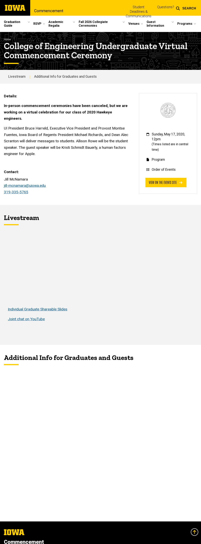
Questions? (165, 7)
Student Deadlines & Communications (138, 11)
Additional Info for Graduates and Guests (65, 76)
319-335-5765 (16, 192)
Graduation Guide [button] (12, 23)
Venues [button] (134, 24)
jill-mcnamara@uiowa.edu (25, 185)
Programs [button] (184, 24)
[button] (186, 8)
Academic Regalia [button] (55, 23)
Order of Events (164, 170)
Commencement (48, 11)
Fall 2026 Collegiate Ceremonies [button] (93, 23)
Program (158, 160)
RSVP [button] (37, 24)
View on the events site (163, 182)
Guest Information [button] (155, 23)
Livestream (17, 76)
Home (7, 39)
